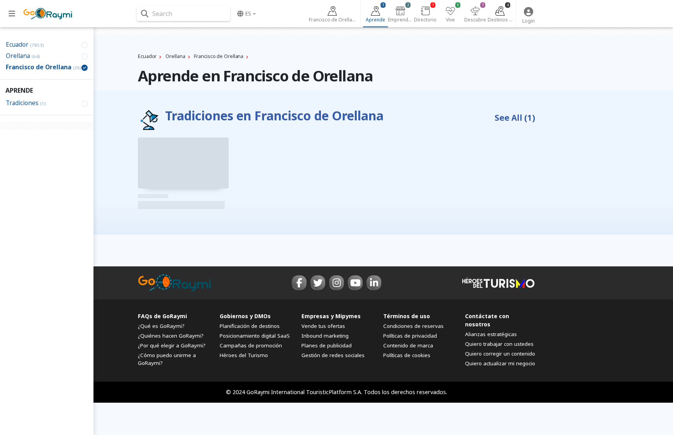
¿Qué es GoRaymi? (161, 325)
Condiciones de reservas (413, 325)
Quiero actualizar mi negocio (500, 363)
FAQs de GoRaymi (162, 316)
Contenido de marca (408, 345)
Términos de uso (406, 316)
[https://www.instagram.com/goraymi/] (336, 282)
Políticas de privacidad (410, 335)
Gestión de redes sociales (333, 355)
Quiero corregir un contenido (500, 353)
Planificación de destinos (250, 325)
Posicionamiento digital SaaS (255, 335)
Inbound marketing (325, 335)
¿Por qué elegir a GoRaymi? (172, 345)
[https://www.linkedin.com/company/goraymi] (373, 282)
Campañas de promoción (251, 345)
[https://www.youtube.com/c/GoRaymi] (355, 282)
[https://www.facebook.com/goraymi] (299, 282)
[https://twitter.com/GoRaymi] (317, 282)
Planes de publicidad (326, 345)
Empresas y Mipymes (331, 316)
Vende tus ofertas (323, 325)
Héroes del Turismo (244, 355)
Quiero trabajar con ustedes (499, 343)
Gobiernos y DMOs (245, 316)
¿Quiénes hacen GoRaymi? (171, 335)
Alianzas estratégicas (491, 334)
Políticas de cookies (406, 355)
